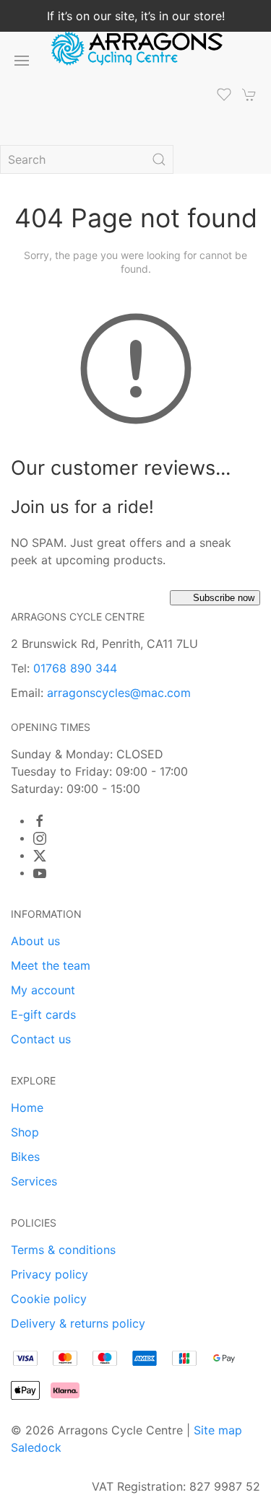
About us (35, 941)
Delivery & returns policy (78, 1323)
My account (43, 990)
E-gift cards (43, 1014)
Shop (25, 1132)
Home (27, 1107)
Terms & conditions (63, 1249)
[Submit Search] (159, 159)
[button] (21, 60)
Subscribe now (223, 597)
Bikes (25, 1156)
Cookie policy (49, 1299)
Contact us (41, 1039)
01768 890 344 (75, 668)
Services (34, 1181)
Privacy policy (49, 1274)
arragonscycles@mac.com (119, 692)
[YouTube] (40, 873)
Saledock (36, 1447)
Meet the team (50, 965)
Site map (218, 1430)
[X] (40, 856)
